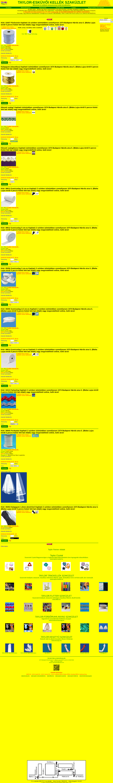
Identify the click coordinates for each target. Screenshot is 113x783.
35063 (5, 167)
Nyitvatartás (42, 7)
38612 (5, 247)
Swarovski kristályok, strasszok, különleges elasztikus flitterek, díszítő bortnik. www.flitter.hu (56, 597)
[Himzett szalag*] (8, 125)
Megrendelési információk (96, 7)
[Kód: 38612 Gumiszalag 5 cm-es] (8, 245)
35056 (5, 287)
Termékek (8, 7)
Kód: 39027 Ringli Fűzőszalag (29, 34)
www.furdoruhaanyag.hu (86, 676)
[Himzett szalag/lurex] (8, 165)
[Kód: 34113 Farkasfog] (8, 408)
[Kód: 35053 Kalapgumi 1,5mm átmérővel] (8, 524)
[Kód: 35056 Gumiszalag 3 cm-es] (8, 286)
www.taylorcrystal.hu (60, 676)
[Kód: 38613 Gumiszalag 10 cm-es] (8, 206)
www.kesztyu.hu (25, 676)
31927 (5, 45)
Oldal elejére (4, 546)
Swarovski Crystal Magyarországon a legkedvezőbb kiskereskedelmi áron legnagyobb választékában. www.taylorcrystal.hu (56, 557)
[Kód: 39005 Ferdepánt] (8, 448)
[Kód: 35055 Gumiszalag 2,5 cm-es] (8, 326)
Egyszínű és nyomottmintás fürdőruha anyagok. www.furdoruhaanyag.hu (56, 618)
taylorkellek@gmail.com (58, 662)
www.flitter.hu (50, 676)
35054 (5, 86)
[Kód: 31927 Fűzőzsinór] (8, 43)
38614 (5, 368)
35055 (5, 328)
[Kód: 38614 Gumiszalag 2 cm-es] (8, 367)
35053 (5, 526)
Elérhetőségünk (25, 7)
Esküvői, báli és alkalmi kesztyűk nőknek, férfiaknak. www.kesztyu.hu (56, 638)
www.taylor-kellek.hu (73, 676)
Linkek (74, 7)
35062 (5, 126)
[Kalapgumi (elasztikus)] (8, 84)
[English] (5, 2)
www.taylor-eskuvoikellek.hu (38, 676)
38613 (5, 207)
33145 (5, 450)
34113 (5, 409)
